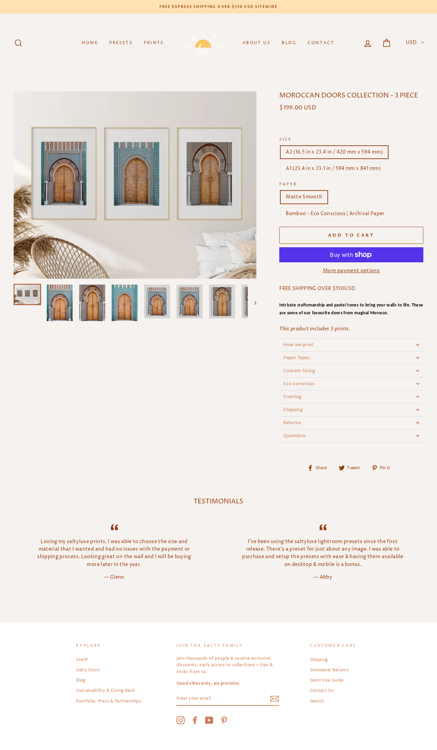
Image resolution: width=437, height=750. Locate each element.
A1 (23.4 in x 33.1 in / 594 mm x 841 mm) (333, 168)
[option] (218, 6)
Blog (80, 680)
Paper (288, 184)
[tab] (351, 344)
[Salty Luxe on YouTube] (209, 720)
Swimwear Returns (329, 670)
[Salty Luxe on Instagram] (181, 720)
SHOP (82, 660)
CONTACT (321, 43)
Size (285, 139)
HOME (90, 43)
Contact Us (322, 691)
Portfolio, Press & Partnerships (108, 701)
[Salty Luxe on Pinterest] (224, 720)
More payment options (351, 270)
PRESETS (120, 43)
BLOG (289, 43)
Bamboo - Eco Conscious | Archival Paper (335, 213)
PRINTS (154, 43)
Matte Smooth (304, 197)
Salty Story (88, 670)
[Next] (252, 303)
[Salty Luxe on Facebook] (195, 720)
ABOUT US (256, 43)
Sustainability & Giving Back (105, 691)
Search (317, 701)
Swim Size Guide (327, 680)
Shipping (319, 660)
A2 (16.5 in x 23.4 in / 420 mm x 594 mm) (334, 152)
